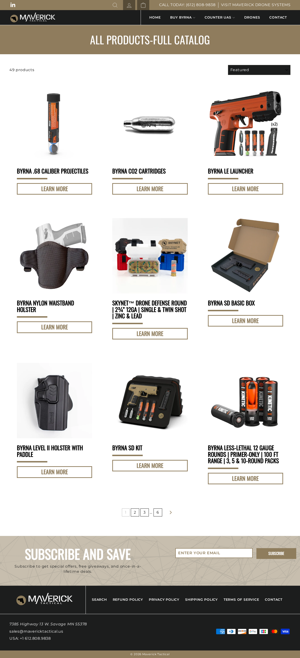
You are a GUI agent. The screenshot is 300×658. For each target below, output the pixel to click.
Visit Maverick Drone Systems (256, 5)
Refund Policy (128, 599)
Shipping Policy (201, 599)
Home (155, 17)
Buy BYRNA (181, 17)
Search (99, 599)
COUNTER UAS (218, 17)
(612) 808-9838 (200, 5)
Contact (278, 17)
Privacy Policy (164, 599)
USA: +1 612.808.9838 (30, 638)
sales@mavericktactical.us (36, 631)
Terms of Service (241, 599)
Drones (252, 17)
